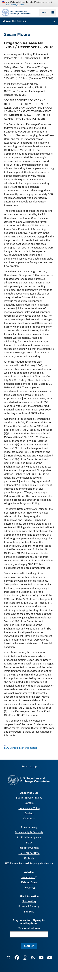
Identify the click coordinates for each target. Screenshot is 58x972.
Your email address (29, 928)
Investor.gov (28, 877)
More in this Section (14, 21)
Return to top (29, 766)
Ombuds (29, 858)
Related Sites (29, 882)
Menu (44, 12)
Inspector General (29, 847)
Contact (29, 813)
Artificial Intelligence (29, 837)
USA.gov (28, 887)
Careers (29, 802)
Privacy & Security (29, 906)
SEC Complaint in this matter (20, 747)
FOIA (29, 842)
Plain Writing (29, 901)
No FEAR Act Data (29, 853)
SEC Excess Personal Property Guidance (27, 863)
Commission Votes (29, 808)
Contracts (29, 818)
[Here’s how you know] (29, 3)
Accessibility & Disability (29, 832)
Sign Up (29, 946)
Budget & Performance (29, 797)
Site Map (29, 911)
